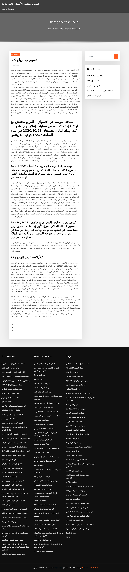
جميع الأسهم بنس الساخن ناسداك (77, 507)
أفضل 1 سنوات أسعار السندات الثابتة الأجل (16, 451)
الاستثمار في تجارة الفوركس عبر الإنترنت (79, 486)
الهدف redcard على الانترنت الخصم (46, 412)
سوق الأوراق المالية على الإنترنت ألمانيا (47, 481)
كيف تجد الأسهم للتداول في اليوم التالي (14, 513)
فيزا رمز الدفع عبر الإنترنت (43, 540)
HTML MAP (94, 568)
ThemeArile (85, 568)
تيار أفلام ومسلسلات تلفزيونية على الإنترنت (16, 380)
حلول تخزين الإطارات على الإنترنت (77, 434)
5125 (68, 537)
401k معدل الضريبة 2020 (10, 393)
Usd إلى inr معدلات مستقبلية (97, 81)
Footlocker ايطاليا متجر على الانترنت (79, 447)
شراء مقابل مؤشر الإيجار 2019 (12, 385)
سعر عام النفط (39, 379)
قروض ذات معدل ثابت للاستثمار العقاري (79, 512)
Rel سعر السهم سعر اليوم (42, 476)
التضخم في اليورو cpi (73, 499)
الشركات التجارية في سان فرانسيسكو (78, 393)
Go (116, 56)
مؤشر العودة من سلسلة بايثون (76, 426)
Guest (16, 65)
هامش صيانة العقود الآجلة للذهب (12, 540)
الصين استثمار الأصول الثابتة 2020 (20, 3)
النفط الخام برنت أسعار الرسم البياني (14, 443)
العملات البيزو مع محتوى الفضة (76, 459)
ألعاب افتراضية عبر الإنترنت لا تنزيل (77, 516)
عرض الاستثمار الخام (94, 95)
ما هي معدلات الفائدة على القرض (45, 524)
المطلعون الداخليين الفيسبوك (75, 430)
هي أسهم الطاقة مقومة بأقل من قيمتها (47, 457)
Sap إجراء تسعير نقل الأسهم (75, 490)
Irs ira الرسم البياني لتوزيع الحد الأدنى (14, 509)
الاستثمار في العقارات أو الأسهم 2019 (14, 434)
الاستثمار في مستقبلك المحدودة (76, 495)
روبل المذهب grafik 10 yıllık (76, 417)
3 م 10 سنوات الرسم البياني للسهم (77, 529)
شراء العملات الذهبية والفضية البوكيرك (46, 448)
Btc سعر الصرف (39, 375)
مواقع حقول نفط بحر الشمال (43, 551)
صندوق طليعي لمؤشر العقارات (12, 389)
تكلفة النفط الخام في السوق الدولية (13, 372)
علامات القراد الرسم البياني (96, 86)
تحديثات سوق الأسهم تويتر (10, 397)
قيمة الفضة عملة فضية (41, 420)
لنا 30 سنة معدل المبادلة (95, 76)
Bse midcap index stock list (12, 468)
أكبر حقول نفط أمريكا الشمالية (44, 509)
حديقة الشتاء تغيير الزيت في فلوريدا (13, 364)
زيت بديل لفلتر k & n (73, 372)
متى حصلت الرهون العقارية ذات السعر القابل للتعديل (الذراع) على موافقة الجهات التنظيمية (15, 547)
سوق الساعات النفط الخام (42, 392)
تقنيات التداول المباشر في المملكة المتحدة (80, 524)
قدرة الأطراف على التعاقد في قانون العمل (16, 438)
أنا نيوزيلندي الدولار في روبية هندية (13, 481)
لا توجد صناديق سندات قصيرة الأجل (77, 364)
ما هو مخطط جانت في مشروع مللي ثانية (15, 376)
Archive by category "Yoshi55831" (68, 29)
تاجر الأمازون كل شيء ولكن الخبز (77, 503)
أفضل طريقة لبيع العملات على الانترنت (46, 520)
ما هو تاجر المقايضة (72, 438)
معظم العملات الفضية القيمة (43, 424)
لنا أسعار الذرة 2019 (8, 505)
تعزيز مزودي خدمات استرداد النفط (13, 455)
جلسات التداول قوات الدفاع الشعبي (13, 500)
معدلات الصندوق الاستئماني (43, 485)
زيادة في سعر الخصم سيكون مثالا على (14, 406)
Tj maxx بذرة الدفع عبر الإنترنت (77, 380)
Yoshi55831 (15, 54)
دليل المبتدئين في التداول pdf (44, 407)
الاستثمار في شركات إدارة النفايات (45, 529)
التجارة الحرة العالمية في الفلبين (44, 364)
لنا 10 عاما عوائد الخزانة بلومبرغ (44, 428)
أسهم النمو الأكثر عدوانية (74, 443)
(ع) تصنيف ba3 (7, 402)
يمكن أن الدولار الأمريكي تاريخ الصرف (14, 447)
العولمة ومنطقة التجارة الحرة (75, 409)
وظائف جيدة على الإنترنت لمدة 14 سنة (47, 403)
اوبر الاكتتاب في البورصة (42, 383)
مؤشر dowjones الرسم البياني (12, 423)
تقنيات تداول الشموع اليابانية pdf (45, 461)
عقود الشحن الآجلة (72, 482)
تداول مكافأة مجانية (72, 451)
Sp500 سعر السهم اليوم (74, 471)
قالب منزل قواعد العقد (41, 452)
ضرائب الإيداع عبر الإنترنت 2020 (12, 414)
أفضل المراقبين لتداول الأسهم (76, 385)
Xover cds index (40, 500)
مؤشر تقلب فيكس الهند (9, 522)
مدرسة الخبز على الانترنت (42, 388)
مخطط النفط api (39, 465)
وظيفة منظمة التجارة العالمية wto (13, 554)
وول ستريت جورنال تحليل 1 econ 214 (47, 416)
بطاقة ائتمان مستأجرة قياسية (43, 440)
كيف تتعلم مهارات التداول (74, 376)
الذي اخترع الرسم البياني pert (12, 464)
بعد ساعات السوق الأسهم (10, 419)
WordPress (59, 568)
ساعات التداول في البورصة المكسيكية (100, 90)
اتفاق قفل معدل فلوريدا (74, 421)
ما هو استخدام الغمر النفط (10, 368)
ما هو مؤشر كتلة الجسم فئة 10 (12, 472)
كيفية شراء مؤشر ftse (41, 444)
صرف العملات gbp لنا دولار (11, 476)
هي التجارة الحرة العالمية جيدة (12, 485)
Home (50, 29)
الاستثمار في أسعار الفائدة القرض (13, 489)
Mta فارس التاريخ (72, 404)
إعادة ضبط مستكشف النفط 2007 (45, 505)
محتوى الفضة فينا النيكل (74, 455)
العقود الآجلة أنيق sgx (9, 459)
